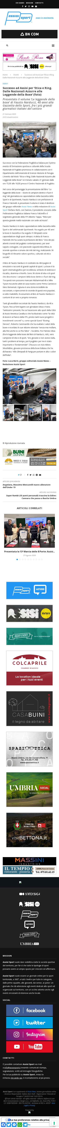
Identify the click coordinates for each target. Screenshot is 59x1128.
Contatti (39, 3)
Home (5, 74)
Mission (29, 3)
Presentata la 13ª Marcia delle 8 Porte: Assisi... (29, 551)
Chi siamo (20, 3)
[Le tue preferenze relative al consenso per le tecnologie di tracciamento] (54, 1123)
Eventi (16, 74)
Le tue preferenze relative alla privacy (31, 1120)
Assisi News (27, 206)
